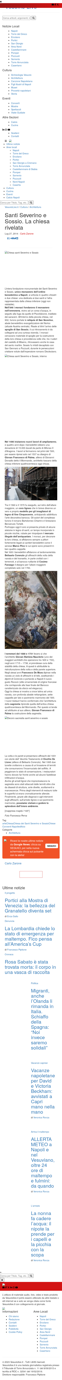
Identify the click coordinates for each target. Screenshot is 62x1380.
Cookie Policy (15, 1331)
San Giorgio (46, 1328)
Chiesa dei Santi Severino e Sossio (30, 823)
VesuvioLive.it (11, 207)
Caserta (17, 184)
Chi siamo (14, 1316)
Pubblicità (13, 1328)
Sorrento (17, 175)
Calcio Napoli (13, 197)
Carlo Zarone (27, 233)
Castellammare (47, 1335)
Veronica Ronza (41, 1117)
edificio (21, 826)
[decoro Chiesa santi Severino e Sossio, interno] (31, 610)
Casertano (45, 1350)
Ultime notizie (13, 144)
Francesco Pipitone (17, 949)
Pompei (16, 172)
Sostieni (15, 133)
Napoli (16, 150)
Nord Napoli (19, 181)
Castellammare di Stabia (25, 169)
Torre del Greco (21, 153)
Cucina (9, 191)
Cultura (10, 188)
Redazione (14, 1319)
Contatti (15, 136)
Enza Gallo (12, 916)
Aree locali (11, 147)
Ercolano (17, 156)
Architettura (35, 207)
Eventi (9, 194)
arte (4, 823)
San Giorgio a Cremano (25, 162)
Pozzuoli (17, 178)
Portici (16, 159)
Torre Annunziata (21, 166)
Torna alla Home (31, 874)
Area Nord (45, 1331)
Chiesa (9, 823)
